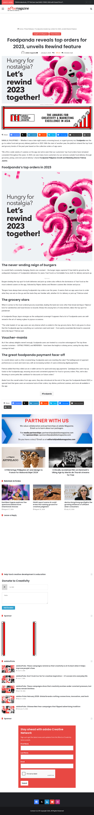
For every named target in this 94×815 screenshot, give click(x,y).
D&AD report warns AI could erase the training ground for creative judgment (45, 504)
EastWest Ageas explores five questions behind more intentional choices (14, 504)
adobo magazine (30, 53)
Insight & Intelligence (41, 34)
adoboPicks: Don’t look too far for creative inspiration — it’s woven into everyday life (51, 676)
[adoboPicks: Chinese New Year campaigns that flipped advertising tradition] (8, 709)
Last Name (25, 753)
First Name (25, 744)
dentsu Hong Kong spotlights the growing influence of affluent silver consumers (78, 504)
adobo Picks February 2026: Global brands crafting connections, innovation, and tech (52, 696)
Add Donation (8, 608)
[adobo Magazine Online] (18, 8)
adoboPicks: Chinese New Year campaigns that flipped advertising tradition (48, 706)
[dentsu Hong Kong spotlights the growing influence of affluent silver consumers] (78, 492)
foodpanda (47, 394)
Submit (24, 783)
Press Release (29, 29)
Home (21, 29)
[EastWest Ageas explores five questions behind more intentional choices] (16, 492)
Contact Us (34, 811)
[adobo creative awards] (47, 118)
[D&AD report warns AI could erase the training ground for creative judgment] (47, 492)
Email (23, 762)
